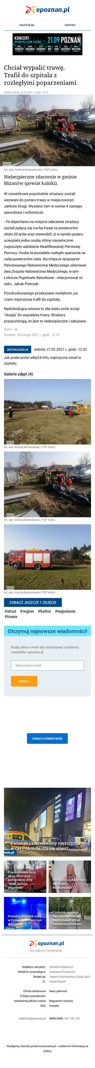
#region (27, 611)
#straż (10, 611)
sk (15, 329)
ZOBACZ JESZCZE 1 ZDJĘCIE (33, 602)
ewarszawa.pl (47, 1046)
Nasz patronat (58, 991)
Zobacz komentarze (47, 738)
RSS (43, 1005)
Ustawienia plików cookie (30, 1001)
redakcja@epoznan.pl (32, 1018)
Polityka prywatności (33, 996)
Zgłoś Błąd (26, 25)
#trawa (11, 616)
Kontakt (70, 25)
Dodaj (24, 681)
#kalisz (44, 611)
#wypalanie (65, 611)
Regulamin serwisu (61, 1001)
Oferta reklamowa (34, 991)
